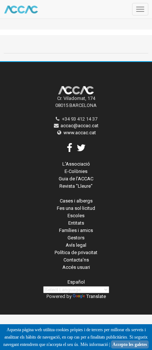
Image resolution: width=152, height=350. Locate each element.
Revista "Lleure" (76, 186)
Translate (96, 296)
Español (76, 282)
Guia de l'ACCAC (76, 178)
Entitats (76, 223)
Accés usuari (76, 267)
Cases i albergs (76, 201)
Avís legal (76, 245)
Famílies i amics (76, 230)
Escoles (76, 215)
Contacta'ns (76, 260)
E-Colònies (76, 171)
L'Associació (76, 164)
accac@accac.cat (80, 125)
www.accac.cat (79, 132)
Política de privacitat (76, 252)
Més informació (94, 344)
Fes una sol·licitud (76, 208)
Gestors (76, 237)
